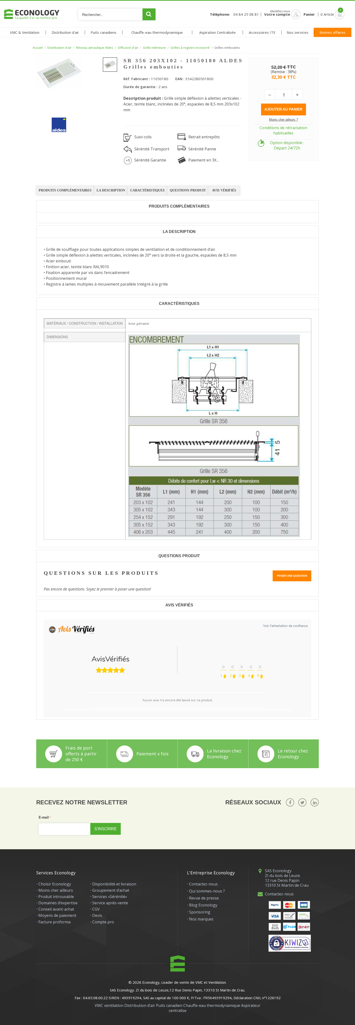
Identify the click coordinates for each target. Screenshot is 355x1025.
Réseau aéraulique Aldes (94, 48)
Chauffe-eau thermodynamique (157, 32)
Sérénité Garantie (150, 160)
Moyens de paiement (57, 915)
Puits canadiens (103, 32)
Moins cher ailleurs (55, 890)
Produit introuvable (56, 896)
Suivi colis (143, 137)
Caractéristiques (147, 190)
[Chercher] (149, 14)
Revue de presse (204, 898)
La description (111, 190)
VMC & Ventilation (24, 32)
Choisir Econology (54, 884)
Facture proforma (54, 922)
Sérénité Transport (151, 149)
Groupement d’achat (110, 890)
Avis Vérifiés (224, 190)
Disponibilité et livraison (114, 884)
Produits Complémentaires (65, 190)
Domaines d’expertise (58, 903)
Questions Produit (188, 190)
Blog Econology (203, 905)
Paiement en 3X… (203, 160)
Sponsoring (199, 912)
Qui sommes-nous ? (207, 891)
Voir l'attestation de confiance (285, 626)
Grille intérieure (154, 48)
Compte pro (103, 922)
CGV (96, 909)
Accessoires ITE (262, 32)
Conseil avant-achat (56, 909)
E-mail (44, 817)
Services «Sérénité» (109, 896)
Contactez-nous (203, 884)
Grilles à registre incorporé (190, 48)
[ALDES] (55, 121)
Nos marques (201, 919)
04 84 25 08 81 (246, 14)
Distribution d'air (65, 32)
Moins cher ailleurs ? (283, 119)
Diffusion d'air (128, 48)
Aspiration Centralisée (217, 32)
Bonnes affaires (333, 32)
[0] (332, 14)
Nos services (297, 32)
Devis (97, 915)
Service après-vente (110, 903)
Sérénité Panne (202, 149)
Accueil (38, 48)
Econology (150, 982)
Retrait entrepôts (204, 137)
